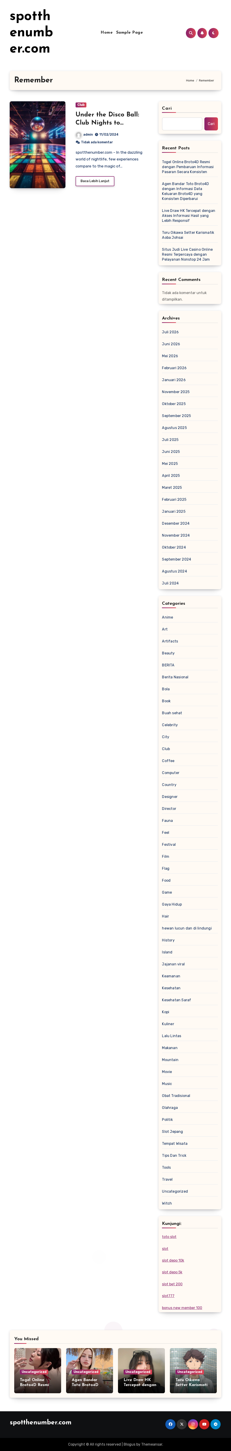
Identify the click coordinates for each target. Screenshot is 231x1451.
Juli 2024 (170, 583)
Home (107, 33)
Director (169, 809)
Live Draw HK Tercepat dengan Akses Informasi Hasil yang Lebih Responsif (188, 216)
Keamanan (171, 976)
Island (167, 952)
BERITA (168, 665)
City (165, 737)
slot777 (168, 1296)
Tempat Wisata (174, 1143)
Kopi (165, 1012)
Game (167, 892)
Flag (165, 868)
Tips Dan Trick (174, 1155)
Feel (165, 832)
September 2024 (176, 559)
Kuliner (168, 1024)
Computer (170, 773)
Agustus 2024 (174, 571)
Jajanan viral (173, 964)
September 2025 (176, 416)
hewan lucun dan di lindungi (187, 928)
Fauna (167, 820)
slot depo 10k (173, 1260)
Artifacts (170, 641)
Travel (167, 1179)
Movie (167, 1072)
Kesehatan (171, 988)
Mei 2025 (170, 463)
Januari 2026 (173, 380)
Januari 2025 (173, 511)
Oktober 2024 (174, 547)
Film (165, 856)
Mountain (170, 1060)
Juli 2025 (170, 440)
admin (88, 135)
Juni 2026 (171, 344)
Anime (167, 617)
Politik (167, 1119)
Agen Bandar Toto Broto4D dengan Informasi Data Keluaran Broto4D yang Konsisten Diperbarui (185, 191)
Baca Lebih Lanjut (95, 181)
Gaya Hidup (172, 904)
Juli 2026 (170, 332)
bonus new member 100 (182, 1308)
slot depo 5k (172, 1272)
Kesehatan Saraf (176, 1000)
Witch (167, 1203)
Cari (167, 108)
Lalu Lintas (171, 1036)
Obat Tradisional (176, 1096)
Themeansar (151, 1444)
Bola (166, 689)
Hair (165, 916)
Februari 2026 (174, 368)
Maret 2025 (172, 487)
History (168, 940)
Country (169, 785)
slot (165, 1249)
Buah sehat (172, 713)
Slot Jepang (172, 1131)
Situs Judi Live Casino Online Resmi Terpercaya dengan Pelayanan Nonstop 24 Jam (187, 254)
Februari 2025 (174, 499)
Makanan (169, 1048)
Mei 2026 (170, 356)
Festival (169, 844)
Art (165, 629)
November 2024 (176, 535)
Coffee (168, 761)
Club (81, 105)
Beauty (168, 653)
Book (166, 701)
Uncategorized (175, 1191)
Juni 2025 (171, 452)
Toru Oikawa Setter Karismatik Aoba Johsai (188, 235)
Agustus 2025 (174, 428)
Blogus (129, 1444)
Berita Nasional (175, 677)
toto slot (169, 1237)
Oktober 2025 (173, 404)
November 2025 (175, 392)
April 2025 (171, 475)
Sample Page (129, 33)
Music (167, 1084)
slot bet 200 (172, 1284)
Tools (166, 1167)
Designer (170, 797)
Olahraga (170, 1108)
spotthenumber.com (31, 33)
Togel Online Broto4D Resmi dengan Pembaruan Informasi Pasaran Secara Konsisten (188, 167)
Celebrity (170, 725)
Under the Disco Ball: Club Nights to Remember (107, 123)
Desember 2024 (175, 523)
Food (166, 880)
